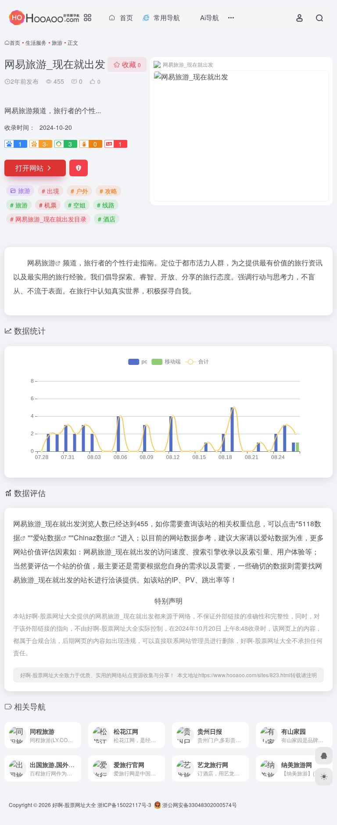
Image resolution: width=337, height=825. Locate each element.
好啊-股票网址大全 (74, 804)
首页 (15, 42)
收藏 (131, 64)
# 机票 (48, 204)
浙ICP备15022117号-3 (124, 804)
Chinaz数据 (92, 537)
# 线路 (106, 204)
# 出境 (50, 190)
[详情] (74, 729)
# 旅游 (19, 204)
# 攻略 (108, 190)
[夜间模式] (324, 777)
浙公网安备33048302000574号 (199, 804)
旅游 (57, 42)
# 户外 (79, 190)
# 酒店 (106, 218)
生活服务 (36, 42)
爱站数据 (47, 537)
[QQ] (324, 755)
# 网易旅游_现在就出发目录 (48, 218)
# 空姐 (77, 204)
